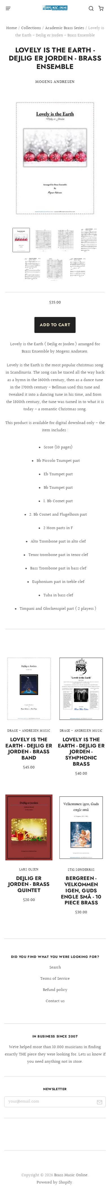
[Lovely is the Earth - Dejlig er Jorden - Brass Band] (28, 717)
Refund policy (55, 990)
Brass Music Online (70, 1175)
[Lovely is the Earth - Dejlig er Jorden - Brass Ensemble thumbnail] (21, 240)
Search (55, 967)
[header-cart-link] (101, 8)
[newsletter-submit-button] (99, 1103)
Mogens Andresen (55, 82)
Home (11, 28)
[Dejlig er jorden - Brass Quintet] (28, 853)
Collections (31, 28)
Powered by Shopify (54, 1182)
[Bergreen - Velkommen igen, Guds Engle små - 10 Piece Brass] (81, 859)
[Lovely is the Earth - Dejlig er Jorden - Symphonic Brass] (81, 720)
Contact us (55, 1001)
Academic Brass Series (64, 28)
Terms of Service (55, 979)
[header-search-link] (91, 8)
